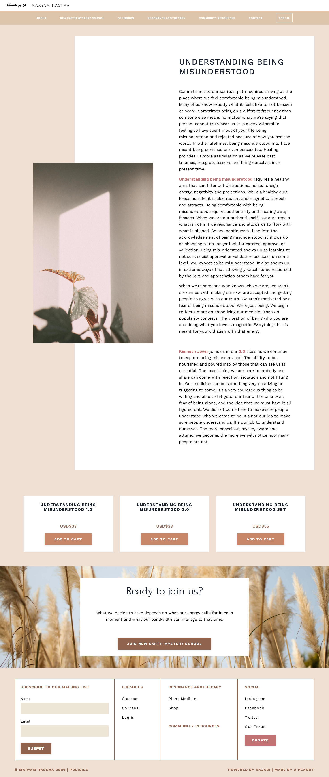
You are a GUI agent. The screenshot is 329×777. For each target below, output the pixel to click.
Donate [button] (260, 740)
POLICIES (79, 770)
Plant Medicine (184, 698)
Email (25, 721)
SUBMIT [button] (36, 748)
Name (26, 698)
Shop (174, 708)
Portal (284, 18)
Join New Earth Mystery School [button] (164, 644)
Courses (130, 708)
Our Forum (256, 727)
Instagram (255, 698)
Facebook (254, 708)
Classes (129, 698)
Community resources (194, 726)
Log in (128, 717)
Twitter (252, 717)
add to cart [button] (68, 539)
